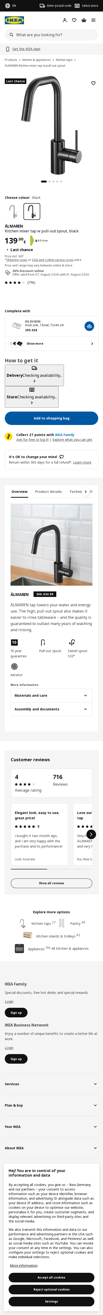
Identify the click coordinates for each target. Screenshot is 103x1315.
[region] (51, 124)
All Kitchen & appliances (70, 948)
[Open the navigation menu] (93, 20)
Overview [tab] (19, 491)
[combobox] (50, 35)
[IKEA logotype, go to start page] (14, 20)
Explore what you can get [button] (72, 439)
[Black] (31, 211)
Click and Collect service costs (53, 260)
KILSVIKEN (32, 321)
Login (9, 1001)
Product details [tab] (48, 491)
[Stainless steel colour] (13, 211)
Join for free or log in (32, 439)
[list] (51, 834)
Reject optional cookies (52, 1289)
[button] (23, 649)
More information (24, 1265)
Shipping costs (16, 260)
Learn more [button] (82, 462)
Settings (51, 1301)
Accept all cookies (51, 1277)
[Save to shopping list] (93, 83)
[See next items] (86, 491)
